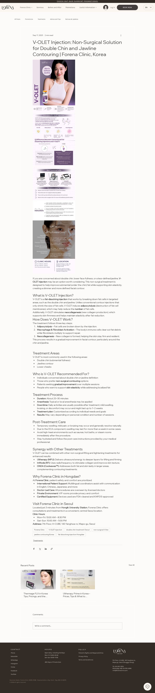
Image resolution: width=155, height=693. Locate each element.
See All (131, 565)
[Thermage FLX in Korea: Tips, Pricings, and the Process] (38, 579)
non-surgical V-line (101, 530)
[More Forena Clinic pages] (31, 7)
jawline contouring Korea (44, 534)
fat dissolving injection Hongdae (71, 534)
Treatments (41, 19)
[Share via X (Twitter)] (40, 549)
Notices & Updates (71, 19)
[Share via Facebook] (34, 549)
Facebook (14, 671)
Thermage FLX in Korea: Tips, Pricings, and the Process (36, 595)
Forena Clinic (39, 530)
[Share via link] (51, 549)
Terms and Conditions (86, 660)
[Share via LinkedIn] (46, 549)
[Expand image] (54, 86)
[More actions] (120, 35)
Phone (13, 653)
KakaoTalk (14, 656)
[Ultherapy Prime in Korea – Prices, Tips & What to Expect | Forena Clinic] (77, 579)
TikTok (13, 667)
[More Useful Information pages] (96, 7)
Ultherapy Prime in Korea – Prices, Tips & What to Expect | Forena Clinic (76, 595)
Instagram (14, 663)
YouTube (13, 674)
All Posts (17, 19)
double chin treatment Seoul (77, 530)
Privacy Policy (83, 656)
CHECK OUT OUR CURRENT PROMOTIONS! (77, 1)
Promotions (29, 19)
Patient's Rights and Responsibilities (91, 653)
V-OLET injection (55, 530)
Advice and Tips (55, 19)
